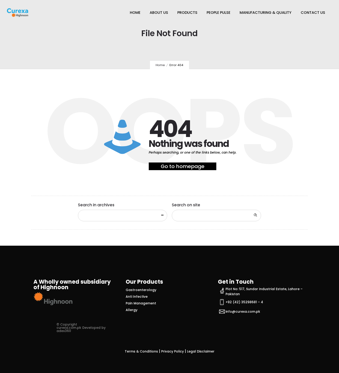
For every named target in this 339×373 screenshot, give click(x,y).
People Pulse (218, 12)
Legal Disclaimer (200, 351)
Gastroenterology (141, 290)
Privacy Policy (172, 351)
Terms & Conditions (141, 351)
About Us (159, 12)
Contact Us (313, 12)
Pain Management (141, 303)
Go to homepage (182, 166)
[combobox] (122, 215)
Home (135, 12)
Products (187, 12)
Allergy (131, 310)
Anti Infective (137, 296)
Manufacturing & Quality (265, 12)
